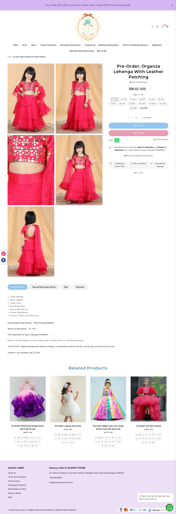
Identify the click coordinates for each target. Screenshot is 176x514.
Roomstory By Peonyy (71, 45)
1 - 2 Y (115, 99)
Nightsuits (157, 45)
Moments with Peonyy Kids (82, 51)
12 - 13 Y (163, 103)
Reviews (80, 287)
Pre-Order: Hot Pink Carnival (148, 426)
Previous (5, 414)
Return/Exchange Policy (44, 287)
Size (66, 287)
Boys (33, 45)
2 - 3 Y (124, 99)
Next (170, 414)
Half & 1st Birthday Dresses (135, 45)
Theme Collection (48, 45)
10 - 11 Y (142, 103)
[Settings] (166, 26)
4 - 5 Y (142, 99)
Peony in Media (14, 493)
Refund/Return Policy (17, 489)
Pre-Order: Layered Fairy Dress (68, 426)
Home (9, 57)
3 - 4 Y (133, 99)
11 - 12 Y (152, 103)
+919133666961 (55, 477)
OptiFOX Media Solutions (66, 510)
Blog (10, 497)
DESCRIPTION (17, 287)
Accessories (90, 45)
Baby (15, 45)
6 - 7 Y (161, 99)
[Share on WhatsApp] (117, 140)
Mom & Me (101, 51)
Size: (138, 94)
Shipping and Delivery (17, 485)
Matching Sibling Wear (108, 45)
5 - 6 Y (151, 99)
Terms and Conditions (17, 477)
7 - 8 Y (112, 103)
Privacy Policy (14, 481)
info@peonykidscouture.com (61, 482)
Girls (25, 45)
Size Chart (144, 108)
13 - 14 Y (134, 108)
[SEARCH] (152, 26)
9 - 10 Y (132, 103)
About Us (12, 473)
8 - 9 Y (122, 103)
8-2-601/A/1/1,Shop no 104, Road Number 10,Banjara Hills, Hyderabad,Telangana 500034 (86, 473)
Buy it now (138, 133)
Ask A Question (162, 139)
